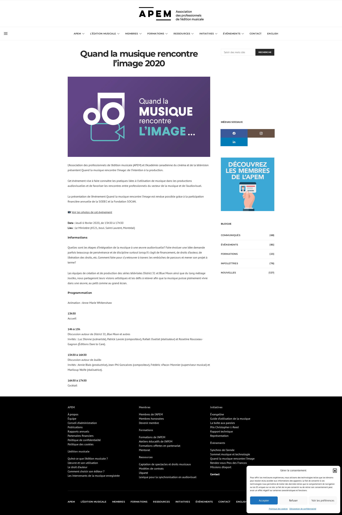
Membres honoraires (151, 418)
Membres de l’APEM (151, 414)
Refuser (293, 500)
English (272, 33)
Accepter (264, 500)
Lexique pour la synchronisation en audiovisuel (167, 477)
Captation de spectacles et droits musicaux (165, 464)
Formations (229, 253)
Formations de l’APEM (152, 437)
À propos (73, 414)
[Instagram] (261, 133)
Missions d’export (220, 467)
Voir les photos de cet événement (92, 212)
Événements (229, 244)
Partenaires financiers (81, 435)
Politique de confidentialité (84, 440)
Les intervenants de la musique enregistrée (94, 475)
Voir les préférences (323, 500)
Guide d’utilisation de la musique (230, 418)
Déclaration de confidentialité (302, 508)
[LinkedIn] (234, 142)
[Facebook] (234, 133)
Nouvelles (228, 272)
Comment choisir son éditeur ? (86, 471)
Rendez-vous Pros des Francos (228, 463)
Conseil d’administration (82, 423)
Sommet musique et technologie (230, 454)
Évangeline (217, 414)
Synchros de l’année (222, 450)
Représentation (219, 435)
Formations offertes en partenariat (159, 445)
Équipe (72, 418)
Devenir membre (149, 423)
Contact (255, 33)
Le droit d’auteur (77, 467)
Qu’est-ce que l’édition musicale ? (88, 458)
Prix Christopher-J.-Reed (224, 427)
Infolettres (229, 263)
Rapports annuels (78, 431)
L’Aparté (143, 473)
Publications (75, 427)
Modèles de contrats (151, 468)
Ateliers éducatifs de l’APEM (155, 441)
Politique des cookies (278, 508)
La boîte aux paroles (222, 423)
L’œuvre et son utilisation (83, 463)
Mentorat (144, 450)
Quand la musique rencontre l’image (232, 458)
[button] (335, 470)
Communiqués (230, 235)
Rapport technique (221, 431)
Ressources (181, 33)
